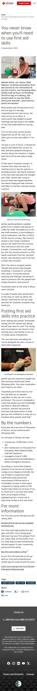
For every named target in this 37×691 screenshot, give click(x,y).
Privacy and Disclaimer (13, 674)
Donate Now (24, 3)
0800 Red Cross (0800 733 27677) (20, 619)
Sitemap (30, 674)
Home (3, 15)
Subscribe (20, 628)
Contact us (18, 612)
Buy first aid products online (14, 551)
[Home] (7, 3)
